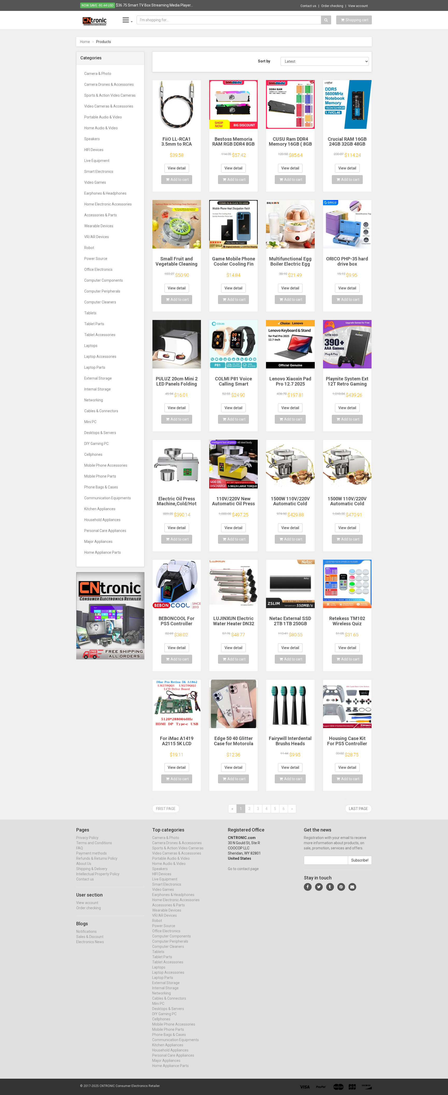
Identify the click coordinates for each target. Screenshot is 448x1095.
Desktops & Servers (100, 433)
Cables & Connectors (101, 411)
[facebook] (308, 887)
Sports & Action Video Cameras (110, 95)
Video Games (95, 182)
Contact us (308, 6)
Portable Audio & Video (103, 117)
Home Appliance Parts (102, 552)
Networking (93, 400)
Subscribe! (359, 860)
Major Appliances (98, 541)
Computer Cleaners (100, 302)
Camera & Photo (97, 74)
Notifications (86, 931)
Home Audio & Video (101, 128)
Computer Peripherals (102, 291)
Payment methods (91, 853)
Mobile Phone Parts (100, 476)
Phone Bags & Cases (101, 487)
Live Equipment (96, 161)
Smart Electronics (98, 171)
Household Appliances (102, 520)
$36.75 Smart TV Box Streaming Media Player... (154, 5)
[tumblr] (330, 887)
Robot (89, 248)
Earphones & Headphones (105, 193)
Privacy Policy (87, 838)
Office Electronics (98, 269)
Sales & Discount (89, 937)
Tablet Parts (94, 324)
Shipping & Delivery (91, 869)
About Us (83, 864)
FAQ (79, 848)
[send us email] (352, 887)
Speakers (92, 139)
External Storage (98, 378)
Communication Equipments (107, 498)
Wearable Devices (98, 226)
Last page (358, 809)
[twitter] (319, 887)
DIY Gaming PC (96, 444)
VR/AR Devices (96, 237)
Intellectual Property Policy (98, 874)
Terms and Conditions (94, 843)
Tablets (90, 313)
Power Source (95, 259)
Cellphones (93, 454)
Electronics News (90, 942)
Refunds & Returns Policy (96, 858)
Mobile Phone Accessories (105, 465)
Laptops (90, 346)
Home (85, 42)
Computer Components (103, 280)
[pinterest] (341, 887)
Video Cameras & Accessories (108, 106)
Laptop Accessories (100, 356)
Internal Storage (97, 389)
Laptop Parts (94, 367)
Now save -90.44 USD (98, 5)
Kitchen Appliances (99, 509)
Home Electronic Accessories (108, 204)
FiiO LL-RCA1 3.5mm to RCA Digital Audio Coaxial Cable (176, 146)
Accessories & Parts (100, 215)
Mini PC (90, 422)
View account (358, 6)
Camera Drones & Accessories (109, 84)
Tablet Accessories (99, 335)
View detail (177, 168)
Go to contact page (243, 869)
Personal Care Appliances (105, 531)
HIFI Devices (93, 150)
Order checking (332, 6)
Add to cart (180, 179)
